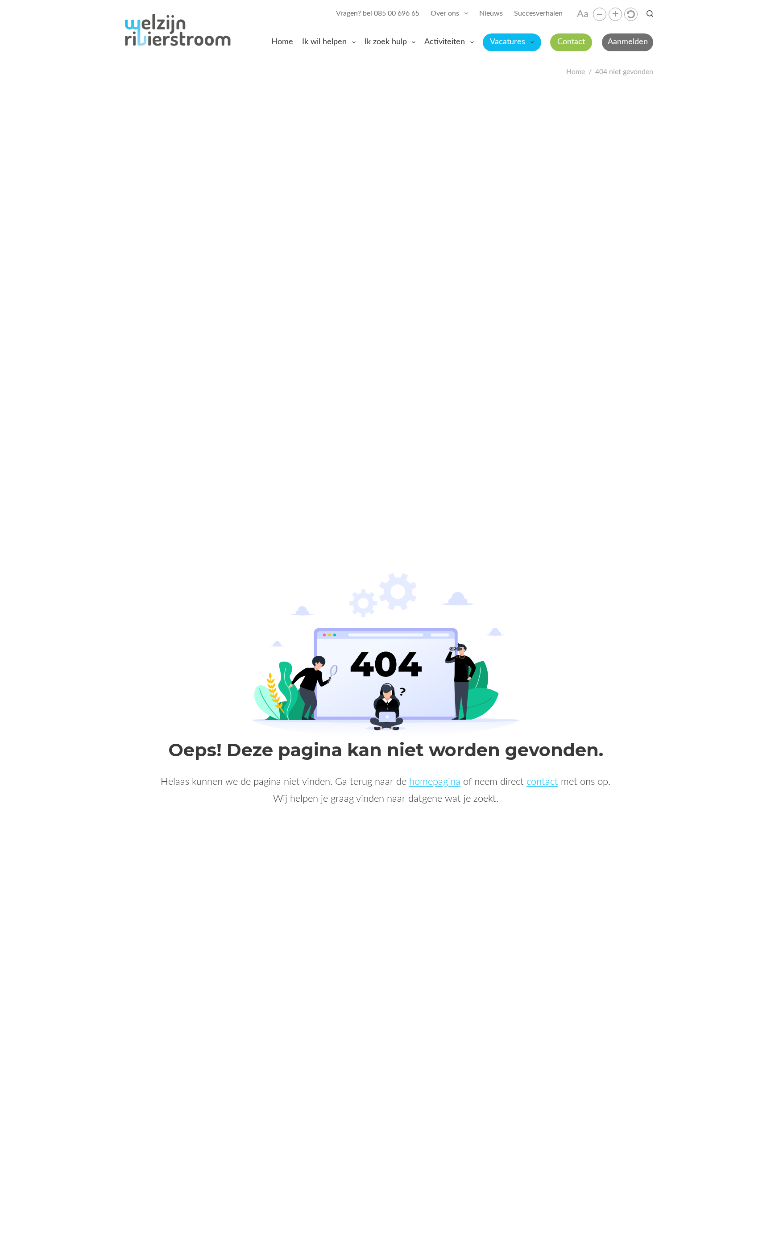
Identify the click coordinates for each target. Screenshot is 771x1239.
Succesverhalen (538, 13)
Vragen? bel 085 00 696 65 (377, 13)
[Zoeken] (650, 13)
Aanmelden (628, 42)
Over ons (445, 13)
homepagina (434, 782)
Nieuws (491, 13)
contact (542, 782)
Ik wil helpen (324, 42)
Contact (571, 42)
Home (282, 42)
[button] (599, 14)
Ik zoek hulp (386, 42)
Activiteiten (444, 42)
